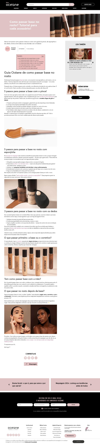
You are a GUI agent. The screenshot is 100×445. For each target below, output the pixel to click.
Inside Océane (65, 8)
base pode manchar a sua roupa (19, 228)
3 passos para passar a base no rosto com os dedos (31, 63)
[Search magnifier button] (71, 4)
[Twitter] (19, 435)
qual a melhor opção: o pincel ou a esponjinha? (29, 175)
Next (93, 62)
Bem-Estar (54, 8)
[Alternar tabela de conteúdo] (42, 56)
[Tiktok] (13, 435)
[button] (25, 357)
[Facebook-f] (11, 435)
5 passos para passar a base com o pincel (29, 60)
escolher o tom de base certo (20, 163)
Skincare (26, 8)
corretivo (19, 241)
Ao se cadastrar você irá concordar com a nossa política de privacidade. (50, 411)
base (21, 80)
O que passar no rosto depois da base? (29, 68)
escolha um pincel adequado (47, 96)
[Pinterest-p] (16, 435)
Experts (74, 8)
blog (7, 2)
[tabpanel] (80, 59)
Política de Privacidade (31, 442)
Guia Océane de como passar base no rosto (29, 58)
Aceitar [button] (78, 441)
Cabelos (35, 8)
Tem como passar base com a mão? (28, 66)
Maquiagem (16, 8)
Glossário (84, 8)
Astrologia (44, 8)
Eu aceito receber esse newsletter (51, 408)
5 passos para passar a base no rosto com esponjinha (32, 61)
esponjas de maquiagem (12, 155)
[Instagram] (8, 435)
